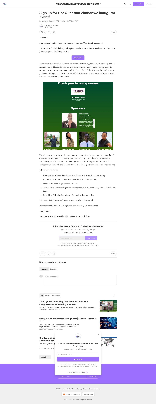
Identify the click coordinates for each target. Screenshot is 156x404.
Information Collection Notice (77, 366)
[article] (78, 307)
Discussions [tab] (56, 296)
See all (43, 357)
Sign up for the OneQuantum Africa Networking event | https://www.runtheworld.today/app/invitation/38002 (59, 325)
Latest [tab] (47, 296)
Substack (67, 399)
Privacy (79, 389)
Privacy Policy (94, 366)
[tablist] (48, 269)
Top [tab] (42, 296)
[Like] (40, 332)
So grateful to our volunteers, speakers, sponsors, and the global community (67, 307)
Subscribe (138, 4)
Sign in (149, 4)
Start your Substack (72, 394)
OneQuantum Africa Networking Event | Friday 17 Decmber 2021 (67, 320)
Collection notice (94, 389)
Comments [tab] (44, 269)
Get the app (88, 394)
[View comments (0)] (49, 32)
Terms (85, 389)
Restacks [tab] (53, 269)
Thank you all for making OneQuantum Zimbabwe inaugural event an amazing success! (63, 303)
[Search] (125, 4)
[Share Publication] (130, 4)
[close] (98, 334)
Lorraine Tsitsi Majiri (51, 25)
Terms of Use (88, 364)
